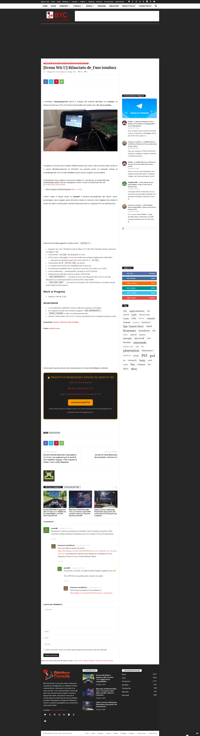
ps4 (152, 356)
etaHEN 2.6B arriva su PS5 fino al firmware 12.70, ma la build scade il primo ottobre (142, 144)
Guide (59, 1)
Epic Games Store (133, 326)
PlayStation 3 (147, 351)
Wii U (125, 369)
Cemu (126, 318)
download (136, 322)
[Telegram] (147, 1)
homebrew (144, 330)
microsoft (139, 338)
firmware (129, 330)
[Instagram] (136, 1)
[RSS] (143, 1)
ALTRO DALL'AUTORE (71, 487)
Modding (91, 1)
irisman (125, 335)
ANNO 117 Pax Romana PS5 (80, 382)
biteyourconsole (144, 315)
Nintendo (71, 63)
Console (74, 1)
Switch (150, 360)
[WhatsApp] (61, 81)
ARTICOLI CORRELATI (53, 487)
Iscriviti (152, 298)
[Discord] (129, 1)
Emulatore (146, 322)
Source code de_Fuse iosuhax (66, 322)
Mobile (83, 1)
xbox (134, 368)
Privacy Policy (108, 1)
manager (127, 338)
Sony (142, 360)
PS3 (144, 356)
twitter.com (55, 328)
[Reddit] (139, 1)
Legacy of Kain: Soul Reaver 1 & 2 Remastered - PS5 (80, 394)
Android (126, 315)
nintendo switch (128, 346)
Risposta (53, 539)
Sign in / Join (45, 1)
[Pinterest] (56, 81)
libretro (142, 335)
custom (126, 322)
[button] (155, 6)
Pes (142, 346)
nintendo (139, 342)
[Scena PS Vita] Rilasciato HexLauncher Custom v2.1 (105, 456)
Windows (65, 1)
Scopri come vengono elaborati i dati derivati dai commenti (93, 661)
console (151, 318)
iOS (153, 331)
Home (53, 1)
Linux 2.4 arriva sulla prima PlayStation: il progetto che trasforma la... (106, 704)
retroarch (132, 360)
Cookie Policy (119, 1)
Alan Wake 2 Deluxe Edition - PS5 (80, 388)
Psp (124, 360)
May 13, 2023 (77, 189)
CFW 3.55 (141, 318)
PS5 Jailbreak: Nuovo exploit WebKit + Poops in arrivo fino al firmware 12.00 (140, 184)
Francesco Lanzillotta (66, 545)
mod (149, 338)
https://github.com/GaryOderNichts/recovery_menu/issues (91, 593)
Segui (153, 278)
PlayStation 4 (127, 355)
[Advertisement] (117, 16)
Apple (134, 315)
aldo (148, 311)
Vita (132, 364)
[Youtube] (154, 1)
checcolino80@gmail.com (59, 710)
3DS (125, 311)
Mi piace (152, 273)
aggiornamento (136, 311)
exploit (149, 326)
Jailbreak (133, 335)
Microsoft (125, 695)
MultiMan (127, 342)
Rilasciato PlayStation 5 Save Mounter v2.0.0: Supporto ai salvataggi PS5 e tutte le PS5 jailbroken (141, 124)
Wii (149, 365)
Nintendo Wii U (82, 63)
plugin (136, 356)
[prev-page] (113, 487)
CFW (133, 318)
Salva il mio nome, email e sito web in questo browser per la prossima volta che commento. (76, 650)
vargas (125, 364)
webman (141, 364)
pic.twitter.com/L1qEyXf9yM (54, 184)
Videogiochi (126, 688)
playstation (131, 350)
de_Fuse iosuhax (54, 433)
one (137, 347)
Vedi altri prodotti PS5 (80, 402)
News (64, 63)
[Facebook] (132, 1)
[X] (150, 1)
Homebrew (52, 61)
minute (71, 257)
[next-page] (116, 487)
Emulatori (99, 1)
